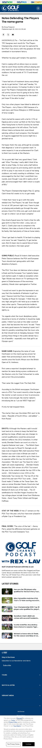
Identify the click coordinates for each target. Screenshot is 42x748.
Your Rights (17, 726)
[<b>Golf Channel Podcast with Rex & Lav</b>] (21, 553)
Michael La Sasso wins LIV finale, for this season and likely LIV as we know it (26, 635)
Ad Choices (21, 711)
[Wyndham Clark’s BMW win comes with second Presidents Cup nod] (7, 618)
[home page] (10, 8)
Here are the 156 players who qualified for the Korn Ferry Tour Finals (26, 590)
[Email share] (13, 34)
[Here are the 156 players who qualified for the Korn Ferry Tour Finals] (7, 591)
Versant (19, 718)
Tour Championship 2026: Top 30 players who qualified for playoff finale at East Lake (26, 608)
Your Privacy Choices (13, 744)
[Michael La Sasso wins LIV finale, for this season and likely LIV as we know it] (7, 636)
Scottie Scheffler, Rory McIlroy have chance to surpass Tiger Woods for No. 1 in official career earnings (26, 626)
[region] (21, 731)
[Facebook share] (3, 34)
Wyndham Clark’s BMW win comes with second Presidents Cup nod (26, 617)
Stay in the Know (8, 657)
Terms (13, 720)
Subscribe (7, 665)
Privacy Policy (13, 722)
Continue (28, 744)
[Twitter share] (8, 34)
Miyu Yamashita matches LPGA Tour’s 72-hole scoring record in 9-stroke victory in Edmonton (26, 599)
